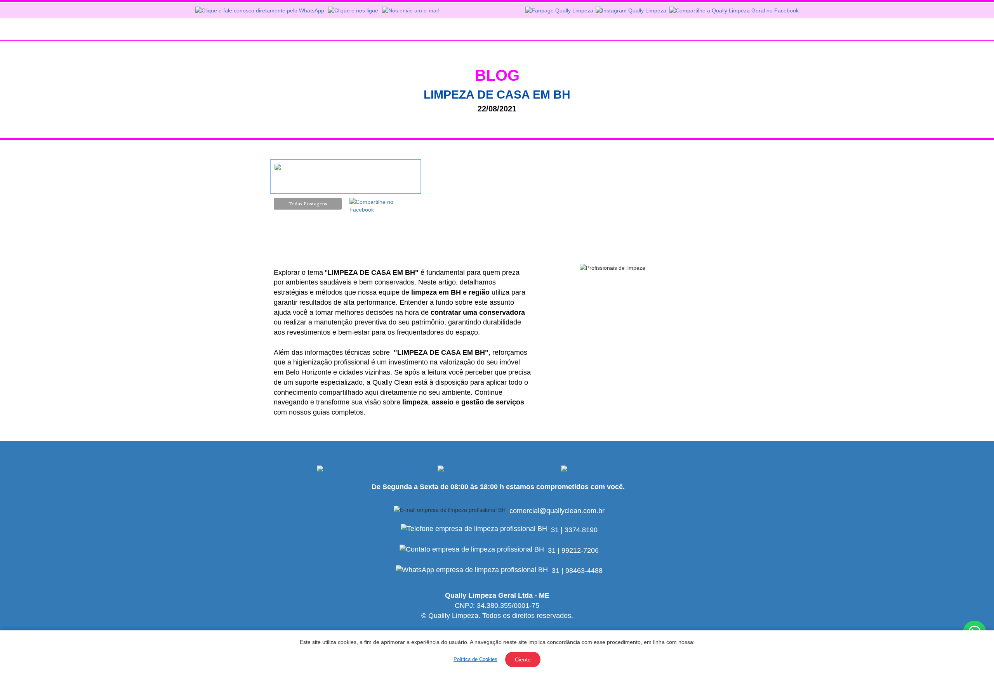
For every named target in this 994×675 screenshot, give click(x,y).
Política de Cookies (475, 659)
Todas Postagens (307, 203)
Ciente (523, 659)
